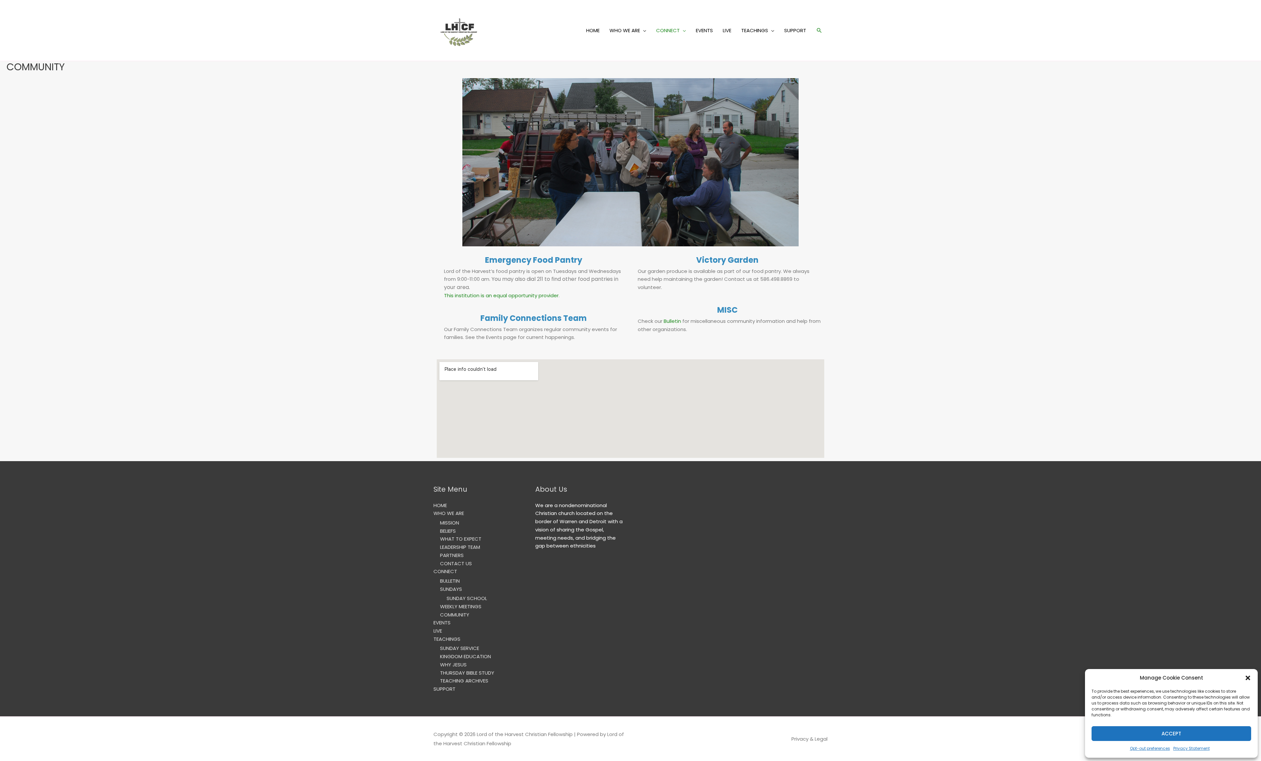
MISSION (449, 522)
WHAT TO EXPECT (460, 538)
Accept (1171, 733)
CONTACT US (456, 563)
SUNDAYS (451, 589)
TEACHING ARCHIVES (464, 680)
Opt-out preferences (1150, 748)
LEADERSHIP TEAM (460, 547)
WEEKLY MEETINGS (460, 606)
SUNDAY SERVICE (459, 648)
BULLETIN (450, 580)
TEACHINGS (754, 30)
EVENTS (704, 30)
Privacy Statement (1191, 748)
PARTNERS (452, 555)
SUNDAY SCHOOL (467, 598)
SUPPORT (795, 30)
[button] (1248, 678)
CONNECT (668, 30)
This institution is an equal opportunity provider (501, 295)
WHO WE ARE (624, 30)
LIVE (727, 30)
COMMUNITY (454, 614)
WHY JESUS (453, 664)
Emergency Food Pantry (533, 260)
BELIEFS (448, 530)
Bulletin (672, 321)
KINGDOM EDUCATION (465, 656)
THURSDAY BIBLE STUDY (467, 672)
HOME (593, 30)
